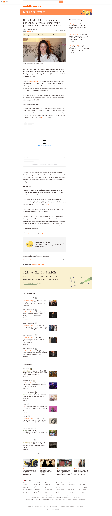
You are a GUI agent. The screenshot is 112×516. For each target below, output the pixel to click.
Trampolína (50, 497)
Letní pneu (59, 499)
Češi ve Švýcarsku (71, 489)
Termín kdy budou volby (27, 489)
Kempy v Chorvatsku (71, 484)
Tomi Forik (26, 368)
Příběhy (25, 431)
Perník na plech (59, 492)
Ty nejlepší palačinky (60, 484)
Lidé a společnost (74, 24)
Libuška (25, 416)
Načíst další (40, 453)
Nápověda (51, 506)
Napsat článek (58, 244)
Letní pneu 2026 (82, 484)
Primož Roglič (37, 491)
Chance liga (47, 484)
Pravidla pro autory (70, 506)
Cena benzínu (63, 495)
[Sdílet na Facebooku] (63, 260)
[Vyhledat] (61, 2)
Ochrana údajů (62, 506)
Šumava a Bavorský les (72, 487)
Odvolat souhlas (79, 506)
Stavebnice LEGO (45, 499)
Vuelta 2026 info (37, 484)
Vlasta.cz (44, 118)
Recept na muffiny (60, 486)
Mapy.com (43, 495)
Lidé (39, 264)
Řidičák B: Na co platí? (83, 489)
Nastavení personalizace (55, 508)
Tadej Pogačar (37, 489)
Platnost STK (81, 492)
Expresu (47, 204)
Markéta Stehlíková (33, 81)
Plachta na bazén (43, 497)
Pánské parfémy (82, 499)
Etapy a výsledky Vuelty (38, 486)
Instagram (42, 233)
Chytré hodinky (75, 499)
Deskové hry (64, 499)
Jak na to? (41, 283)
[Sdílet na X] (65, 260)
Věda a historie (27, 371)
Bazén (38, 497)
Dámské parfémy (53, 499)
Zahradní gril (74, 497)
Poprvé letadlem (71, 486)
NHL (46, 492)
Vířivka (79, 497)
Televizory (69, 499)
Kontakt (56, 506)
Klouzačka (59, 497)
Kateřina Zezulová (28, 428)
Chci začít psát (85, 6)
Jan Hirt (35, 487)
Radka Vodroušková (32, 29)
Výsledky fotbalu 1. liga (49, 486)
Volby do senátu (26, 491)
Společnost (34, 264)
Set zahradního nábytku (66, 497)
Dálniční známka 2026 (83, 486)
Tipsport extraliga (48, 487)
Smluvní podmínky (44, 506)
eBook (57, 30)
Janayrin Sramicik (28, 440)
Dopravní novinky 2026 (83, 487)
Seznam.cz (107, 1)
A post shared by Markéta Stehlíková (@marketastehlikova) (44, 164)
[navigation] (2, 2)
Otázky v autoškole (82, 491)
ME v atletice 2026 (48, 489)
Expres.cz (29, 233)
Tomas (24, 404)
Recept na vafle (59, 491)
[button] (44, 50)
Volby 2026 (25, 484)
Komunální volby (26, 492)
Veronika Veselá (27, 380)
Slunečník (55, 497)
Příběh (42, 264)
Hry (24, 407)
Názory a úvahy (27, 395)
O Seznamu (36, 506)
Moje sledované (72, 6)
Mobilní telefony (39, 499)
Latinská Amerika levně (72, 491)
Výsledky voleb (26, 487)
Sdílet (62, 30)
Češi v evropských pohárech (72, 495)
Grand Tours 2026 (37, 492)
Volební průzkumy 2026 (27, 486)
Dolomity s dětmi (71, 492)
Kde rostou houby (56, 495)
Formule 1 (47, 491)
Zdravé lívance (59, 487)
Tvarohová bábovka (60, 489)
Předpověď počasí (49, 495)
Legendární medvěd (28, 392)
